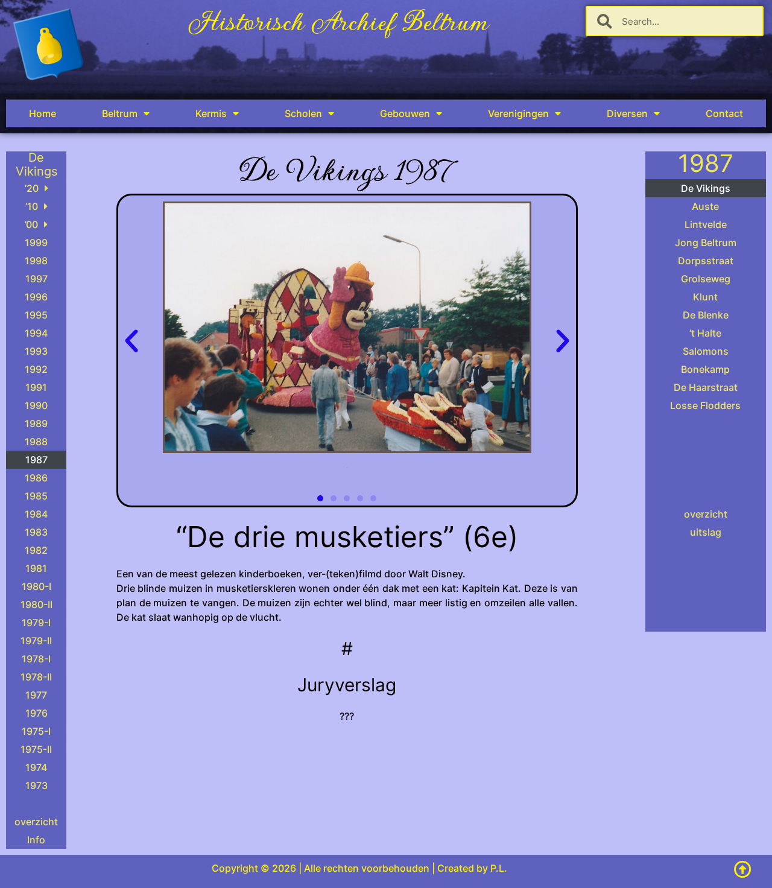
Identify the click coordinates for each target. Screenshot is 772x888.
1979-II (36, 641)
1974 (36, 767)
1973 (36, 785)
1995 (36, 315)
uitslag (705, 532)
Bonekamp (705, 369)
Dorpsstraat (705, 261)
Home (42, 113)
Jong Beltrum (705, 242)
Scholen (303, 113)
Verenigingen (518, 113)
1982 (36, 550)
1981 (36, 568)
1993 (36, 351)
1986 (36, 478)
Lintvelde (706, 224)
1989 (36, 423)
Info (36, 840)
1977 (36, 695)
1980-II (36, 604)
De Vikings (705, 188)
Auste (705, 206)
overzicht (36, 822)
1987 (36, 460)
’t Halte (705, 333)
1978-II (36, 677)
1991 (36, 387)
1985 (36, 496)
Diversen (627, 113)
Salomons (706, 351)
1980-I (36, 586)
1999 (36, 242)
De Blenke (706, 315)
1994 (36, 333)
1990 (36, 405)
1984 (36, 514)
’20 (32, 188)
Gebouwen (405, 113)
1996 (36, 297)
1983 (36, 532)
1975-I (36, 731)
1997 (36, 279)
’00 (31, 224)
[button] (131, 341)
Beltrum (120, 113)
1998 (36, 261)
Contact (724, 113)
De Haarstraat (706, 387)
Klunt (705, 297)
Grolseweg (705, 279)
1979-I (36, 623)
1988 (36, 442)
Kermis (211, 113)
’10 (31, 206)
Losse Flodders (705, 405)
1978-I (36, 659)
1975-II (36, 749)
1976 (36, 713)
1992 (36, 369)
